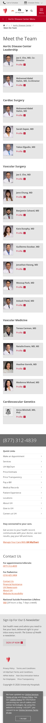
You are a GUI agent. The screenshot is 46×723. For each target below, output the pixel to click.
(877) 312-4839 (20, 440)
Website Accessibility (13, 593)
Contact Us (8, 581)
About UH (8, 590)
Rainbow (12, 11)
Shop (26, 11)
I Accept (23, 718)
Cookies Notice (16, 699)
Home (4, 25)
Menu (41, 13)
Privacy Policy (27, 697)
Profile (19, 64)
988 (5, 602)
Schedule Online (33, 3)
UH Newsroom (10, 587)
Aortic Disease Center (22, 25)
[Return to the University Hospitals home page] (5, 11)
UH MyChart (19, 11)
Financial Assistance (12, 584)
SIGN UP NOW (13, 642)
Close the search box (35, 11)
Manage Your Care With (21, 542)
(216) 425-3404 (10, 575)
